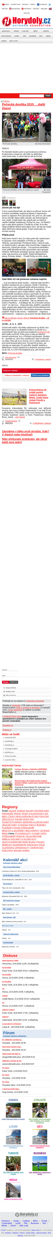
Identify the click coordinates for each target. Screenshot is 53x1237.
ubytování (16, 705)
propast (5, 996)
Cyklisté (25, 31)
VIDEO (6, 4)
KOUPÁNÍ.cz (9, 741)
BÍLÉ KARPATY (33, 831)
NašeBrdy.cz (9, 745)
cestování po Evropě (35, 701)
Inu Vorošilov (6, 967)
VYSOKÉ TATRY (16, 4)
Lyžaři (16, 36)
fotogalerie (11, 198)
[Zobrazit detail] (5, 205)
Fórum (9, 1033)
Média (48, 36)
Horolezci (6, 31)
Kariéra (22, 1233)
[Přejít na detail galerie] (26, 188)
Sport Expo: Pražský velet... (12, 1047)
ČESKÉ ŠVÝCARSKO (12, 822)
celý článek (20, 417)
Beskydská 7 (7, 884)
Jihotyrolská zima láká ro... (11, 1054)
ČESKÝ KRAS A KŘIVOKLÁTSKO (23, 816)
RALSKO (30, 811)
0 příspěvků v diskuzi (43, 359)
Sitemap (20, 1236)
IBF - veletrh (7, 909)
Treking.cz (6, 730)
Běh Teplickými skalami (11, 900)
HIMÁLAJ (6, 839)
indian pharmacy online (10, 960)
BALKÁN (18, 851)
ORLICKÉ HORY (9, 825)
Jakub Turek (35, 1230)
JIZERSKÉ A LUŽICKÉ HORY (36, 822)
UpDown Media (41, 1233)
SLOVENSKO (8, 848)
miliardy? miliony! (8, 1010)
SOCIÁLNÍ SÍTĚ (10, 738)
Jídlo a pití (13, 41)
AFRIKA (26, 851)
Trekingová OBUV (11, 749)
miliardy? (5, 1017)
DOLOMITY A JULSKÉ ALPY (23, 839)
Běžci (36, 31)
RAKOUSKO (32, 845)
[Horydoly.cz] (26, 22)
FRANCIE (20, 836)
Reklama (15, 1233)
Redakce (8, 1233)
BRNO (5, 834)
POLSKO (40, 842)
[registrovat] (13, 683)
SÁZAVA (12, 811)
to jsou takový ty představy (11, 1024)
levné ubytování (15, 710)
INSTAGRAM (15, 8)
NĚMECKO (7, 845)
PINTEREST (27, 8)
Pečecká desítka (15, 353)
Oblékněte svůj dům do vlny (12, 1061)
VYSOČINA (23, 825)
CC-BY (3, 1230)
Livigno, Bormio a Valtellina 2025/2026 (31, 769)
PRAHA (17, 814)
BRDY (5, 816)
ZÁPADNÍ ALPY (22, 848)
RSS (49, 1233)
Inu (3, 989)
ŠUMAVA (21, 811)
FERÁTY (32, 4)
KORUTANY (7, 851)
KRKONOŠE (7, 814)
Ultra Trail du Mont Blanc (11, 867)
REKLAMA (44, 8)
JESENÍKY (41, 825)
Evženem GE (44, 332)
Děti (24, 36)
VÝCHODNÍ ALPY (23, 834)
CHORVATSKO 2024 (11, 716)
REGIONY (25, 4)
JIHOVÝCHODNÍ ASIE (12, 842)
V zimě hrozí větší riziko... (11, 1089)
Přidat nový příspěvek (40, 375)
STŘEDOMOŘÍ (8, 836)
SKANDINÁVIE (19, 845)
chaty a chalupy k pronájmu (28, 708)
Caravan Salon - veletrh (11, 892)
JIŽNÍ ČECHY (8, 819)
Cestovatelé (6, 36)
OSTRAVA (45, 831)
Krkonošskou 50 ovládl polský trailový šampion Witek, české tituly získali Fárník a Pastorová (38, 396)
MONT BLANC (29, 842)
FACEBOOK (43, 4)
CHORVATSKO (37, 848)
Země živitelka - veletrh (11, 875)
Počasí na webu (10, 756)
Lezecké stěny (10, 760)
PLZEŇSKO (7, 828)
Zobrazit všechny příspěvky (14, 1036)
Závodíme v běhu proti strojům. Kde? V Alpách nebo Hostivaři (25, 433)
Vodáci (16, 31)
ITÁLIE (42, 845)
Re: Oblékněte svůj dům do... (12, 1040)
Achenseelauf (8, 942)
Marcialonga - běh (9, 917)
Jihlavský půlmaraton (10, 934)
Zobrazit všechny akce (12, 863)
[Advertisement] (26, 68)
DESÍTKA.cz (9, 752)
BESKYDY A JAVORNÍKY (13, 831)
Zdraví (3, 41)
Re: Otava (5, 1068)
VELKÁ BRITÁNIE (34, 836)
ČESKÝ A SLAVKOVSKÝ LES (35, 814)
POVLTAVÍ (44, 816)
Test (41, 36)
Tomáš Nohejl (11, 421)
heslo (4, 675)
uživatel (4, 670)
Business (32, 36)
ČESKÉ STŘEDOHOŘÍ (23, 828)
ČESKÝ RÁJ (28, 819)
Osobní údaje (30, 1233)
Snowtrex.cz (7, 725)
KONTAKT (36, 8)
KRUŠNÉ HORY (42, 811)
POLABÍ (18, 819)
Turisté (46, 31)
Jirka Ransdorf (10, 357)
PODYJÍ (32, 825)
